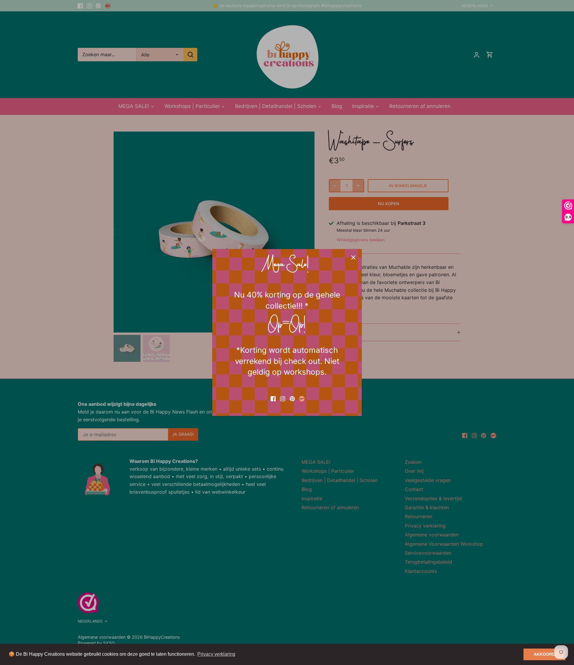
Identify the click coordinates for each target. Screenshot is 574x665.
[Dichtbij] (353, 257)
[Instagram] (282, 398)
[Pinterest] (292, 398)
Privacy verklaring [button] (216, 654)
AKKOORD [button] (544, 654)
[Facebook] (273, 398)
